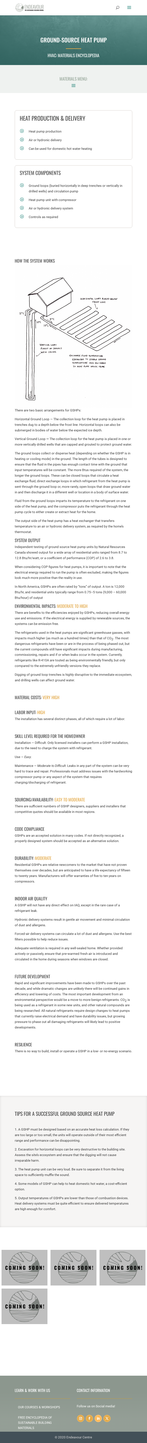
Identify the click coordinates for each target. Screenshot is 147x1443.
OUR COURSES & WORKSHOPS (39, 1407)
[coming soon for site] (122, 1284)
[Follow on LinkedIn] (98, 1418)
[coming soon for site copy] (24, 1284)
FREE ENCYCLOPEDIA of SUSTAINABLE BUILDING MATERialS (35, 1423)
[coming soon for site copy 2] (73, 1284)
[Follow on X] (107, 1418)
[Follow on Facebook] (89, 1418)
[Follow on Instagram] (80, 1418)
